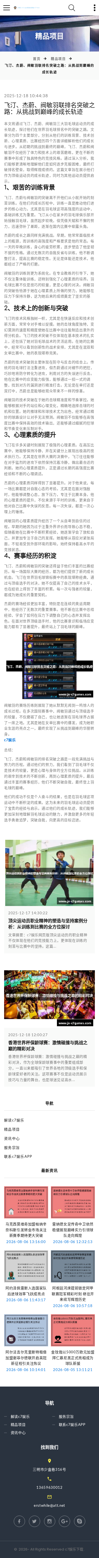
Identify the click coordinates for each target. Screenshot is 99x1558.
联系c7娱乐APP (18, 1156)
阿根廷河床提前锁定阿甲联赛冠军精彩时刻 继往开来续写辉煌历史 (73, 1294)
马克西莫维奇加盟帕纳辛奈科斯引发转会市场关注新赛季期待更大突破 (26, 1230)
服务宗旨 (12, 1147)
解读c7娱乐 (14, 1120)
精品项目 (58, 59)
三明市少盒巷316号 (49, 1469)
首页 (36, 59)
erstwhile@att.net (49, 1505)
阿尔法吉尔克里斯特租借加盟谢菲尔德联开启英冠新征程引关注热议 (26, 1358)
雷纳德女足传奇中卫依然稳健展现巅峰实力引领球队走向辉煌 (73, 1230)
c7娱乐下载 (74, 1549)
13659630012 (49, 1487)
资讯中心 (12, 1138)
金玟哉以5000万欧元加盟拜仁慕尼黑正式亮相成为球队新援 (72, 1358)
